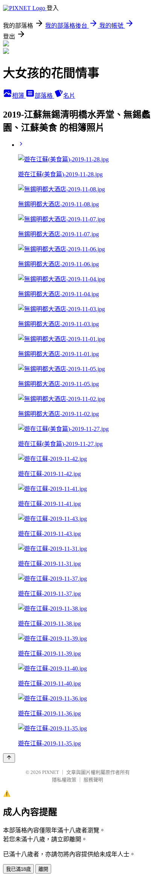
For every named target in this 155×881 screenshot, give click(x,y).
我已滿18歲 (18, 869)
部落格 (44, 95)
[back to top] (9, 758)
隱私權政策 (64, 780)
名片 (69, 95)
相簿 (19, 95)
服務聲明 (93, 780)
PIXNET (50, 772)
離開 (43, 869)
